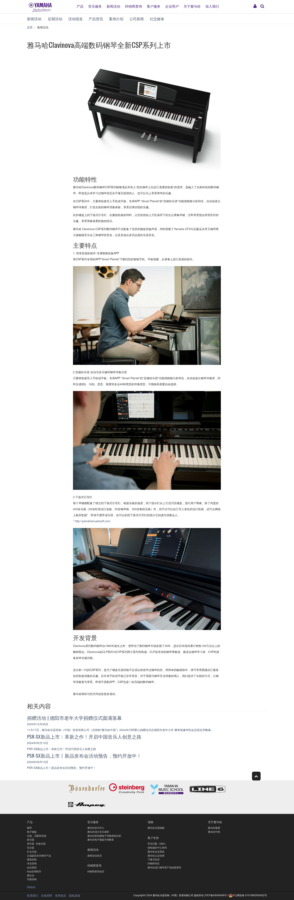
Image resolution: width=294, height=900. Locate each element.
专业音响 (32, 863)
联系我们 (32, 895)
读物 (150, 822)
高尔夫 (30, 875)
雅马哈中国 (214, 831)
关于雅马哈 (192, 6)
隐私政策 (74, 895)
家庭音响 (32, 859)
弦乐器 (30, 847)
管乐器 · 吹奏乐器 (36, 843)
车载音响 (32, 879)
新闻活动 (113, 6)
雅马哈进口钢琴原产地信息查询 (164, 867)
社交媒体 (157, 18)
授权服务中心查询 (157, 847)
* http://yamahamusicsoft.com (91, 521)
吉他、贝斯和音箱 (36, 835)
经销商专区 (154, 863)
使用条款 (60, 895)
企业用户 (172, 6)
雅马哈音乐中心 (95, 827)
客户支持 (153, 838)
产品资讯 (96, 18)
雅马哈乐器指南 (156, 827)
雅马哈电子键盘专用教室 (100, 839)
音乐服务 (95, 6)
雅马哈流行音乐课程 (98, 831)
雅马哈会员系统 (156, 851)
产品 (80, 6)
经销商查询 (133, 6)
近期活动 (55, 18)
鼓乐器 (30, 839)
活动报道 (75, 18)
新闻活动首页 (94, 855)
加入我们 (212, 6)
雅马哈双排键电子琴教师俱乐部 (104, 835)
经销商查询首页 (95, 871)
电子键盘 (32, 831)
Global (31, 887)
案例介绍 (116, 18)
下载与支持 (154, 859)
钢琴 (29, 827)
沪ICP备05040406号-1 (216, 895)
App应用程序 (34, 871)
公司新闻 (136, 18)
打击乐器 (32, 851)
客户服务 (153, 6)
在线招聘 (46, 895)
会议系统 (32, 867)
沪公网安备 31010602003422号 (249, 895)
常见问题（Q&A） (157, 843)
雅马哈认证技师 (156, 855)
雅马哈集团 (214, 827)
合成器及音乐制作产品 (39, 855)
